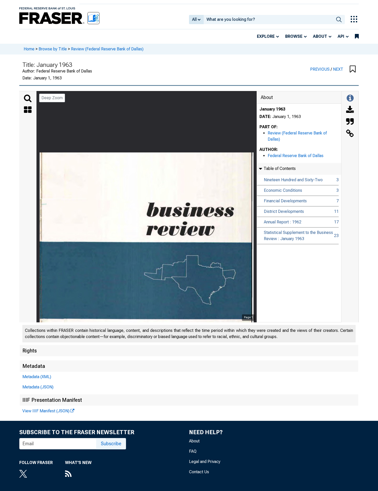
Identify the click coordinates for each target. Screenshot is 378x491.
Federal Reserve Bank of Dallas (295, 155)
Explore (266, 36)
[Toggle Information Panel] (350, 98)
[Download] (350, 110)
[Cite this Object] (350, 122)
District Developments (284, 211)
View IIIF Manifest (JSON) (45, 410)
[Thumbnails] (27, 110)
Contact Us (199, 471)
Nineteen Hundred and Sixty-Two (293, 179)
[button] (353, 69)
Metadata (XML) (36, 376)
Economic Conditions (283, 190)
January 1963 (272, 109)
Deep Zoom (52, 97)
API (341, 36)
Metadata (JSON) (37, 387)
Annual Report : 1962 (282, 222)
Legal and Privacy (204, 461)
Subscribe (111, 443)
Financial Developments (285, 200)
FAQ (192, 451)
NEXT (338, 69)
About (320, 36)
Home (29, 49)
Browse (293, 36)
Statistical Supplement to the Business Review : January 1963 (298, 235)
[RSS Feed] (78, 474)
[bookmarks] (357, 36)
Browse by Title (53, 49)
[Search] (27, 98)
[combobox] (268, 19)
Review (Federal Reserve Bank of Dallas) (107, 49)
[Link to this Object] (350, 134)
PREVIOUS (320, 69)
